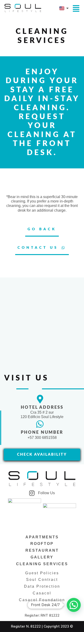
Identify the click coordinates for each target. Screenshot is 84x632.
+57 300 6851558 (42, 438)
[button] (74, 605)
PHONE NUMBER (42, 432)
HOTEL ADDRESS (42, 407)
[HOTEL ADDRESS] (40, 399)
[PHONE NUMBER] (40, 424)
